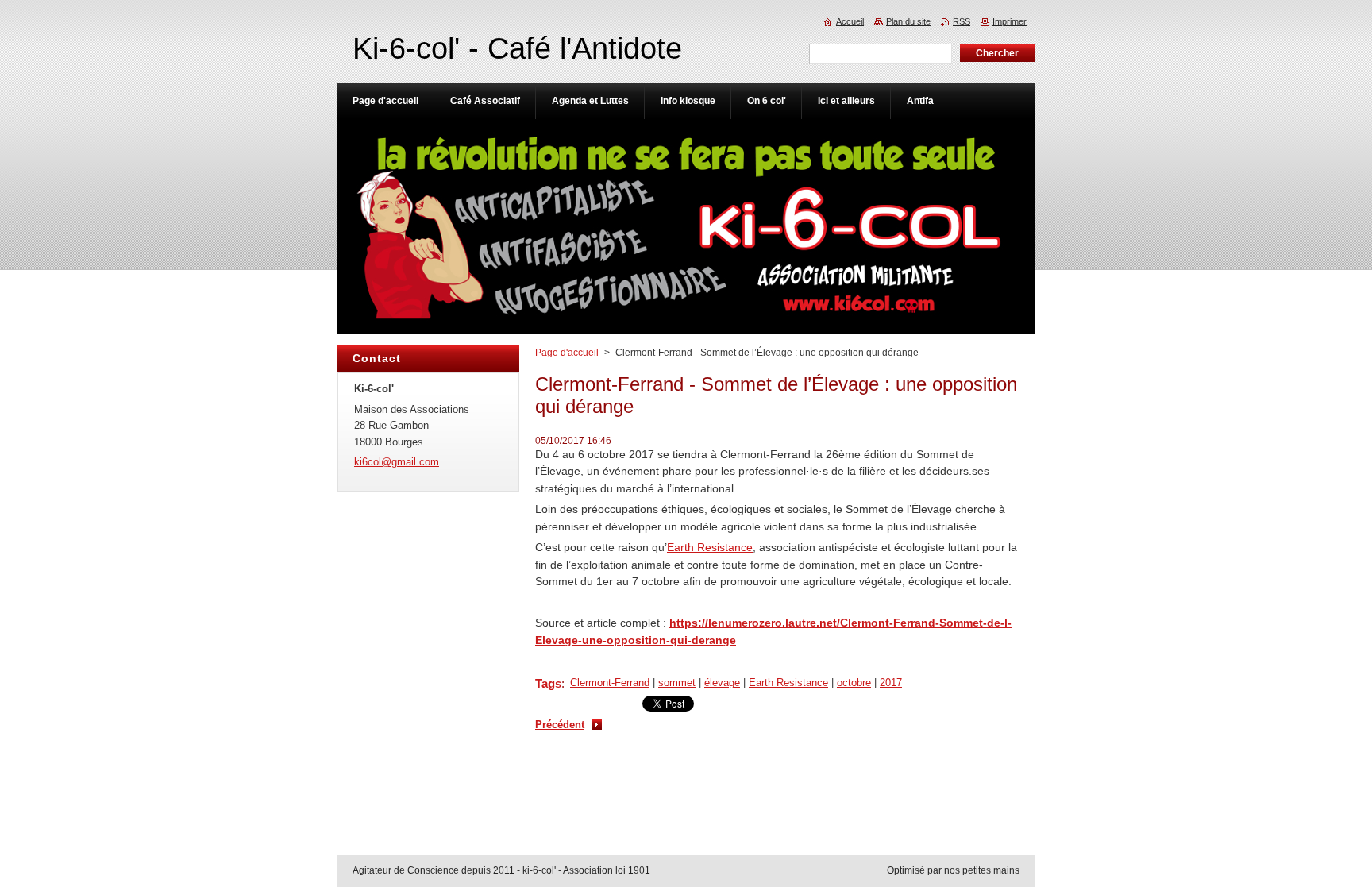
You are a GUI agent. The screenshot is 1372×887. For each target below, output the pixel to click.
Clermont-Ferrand (609, 682)
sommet (677, 682)
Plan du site (908, 21)
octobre (854, 682)
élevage (722, 682)
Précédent (559, 725)
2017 (891, 682)
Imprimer (1009, 21)
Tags (548, 683)
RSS (961, 21)
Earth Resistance (710, 547)
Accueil (850, 21)
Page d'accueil (567, 352)
